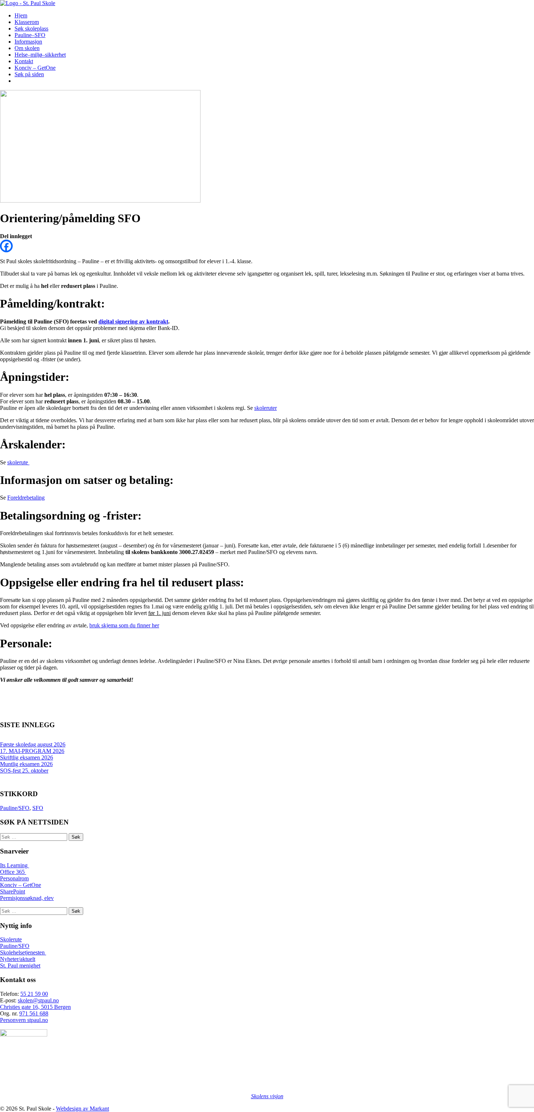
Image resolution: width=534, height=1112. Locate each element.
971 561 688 (33, 1013)
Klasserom (27, 22)
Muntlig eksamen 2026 (26, 764)
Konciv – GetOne (35, 68)
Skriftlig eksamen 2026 (26, 757)
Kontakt (24, 61)
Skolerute (11, 939)
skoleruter (265, 408)
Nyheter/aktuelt (17, 959)
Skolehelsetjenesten (23, 952)
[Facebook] (6, 246)
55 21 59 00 (34, 994)
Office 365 (13, 872)
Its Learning (14, 865)
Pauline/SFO (14, 808)
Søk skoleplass (31, 28)
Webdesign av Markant (82, 1108)
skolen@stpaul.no (38, 1000)
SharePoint (12, 891)
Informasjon (28, 41)
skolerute (18, 462)
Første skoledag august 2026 (32, 744)
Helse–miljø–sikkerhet (40, 55)
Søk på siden (29, 74)
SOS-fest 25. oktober (24, 770)
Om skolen (27, 48)
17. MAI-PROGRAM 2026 (32, 751)
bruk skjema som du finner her (124, 625)
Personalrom (14, 878)
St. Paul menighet (20, 965)
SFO (37, 808)
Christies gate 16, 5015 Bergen (35, 1007)
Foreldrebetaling (26, 497)
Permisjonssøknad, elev (27, 898)
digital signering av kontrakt (133, 321)
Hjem (21, 15)
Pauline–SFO (30, 35)
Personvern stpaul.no (24, 1020)
